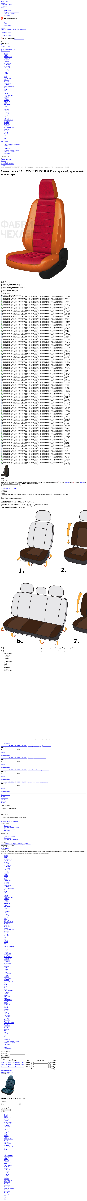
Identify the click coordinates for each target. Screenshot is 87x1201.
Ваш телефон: (5, 1055)
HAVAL (6, 80)
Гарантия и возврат (6, 4)
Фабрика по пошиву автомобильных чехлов (13, 29)
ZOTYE (6, 133)
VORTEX (7, 130)
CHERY (6, 60)
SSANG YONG (8, 120)
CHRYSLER (7, 63)
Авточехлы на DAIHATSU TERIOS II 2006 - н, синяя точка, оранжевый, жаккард (24, 782)
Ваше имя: (4, 1053)
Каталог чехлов (5, 51)
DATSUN (7, 69)
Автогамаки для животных (12, 144)
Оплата (3, 796)
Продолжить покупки (7, 1072)
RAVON (6, 110)
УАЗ (5, 138)
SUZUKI (6, 123)
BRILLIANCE (8, 57)
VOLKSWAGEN (9, 127)
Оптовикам (4, 6)
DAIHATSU (7, 67)
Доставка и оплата (9, 13)
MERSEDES (7, 101)
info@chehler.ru (5, 848)
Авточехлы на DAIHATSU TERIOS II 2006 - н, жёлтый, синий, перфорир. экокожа (25, 770)
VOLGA (6, 126)
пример (67, 482)
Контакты (7, 15)
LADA (6, 93)
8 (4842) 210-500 (26, 844)
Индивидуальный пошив (11, 12)
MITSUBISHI (8, 104)
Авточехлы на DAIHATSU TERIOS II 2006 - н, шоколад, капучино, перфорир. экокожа (26, 746)
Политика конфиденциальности (10, 821)
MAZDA (6, 100)
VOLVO (6, 129)
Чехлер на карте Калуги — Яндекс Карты (43, 739)
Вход (5, 23)
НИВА (6, 940)
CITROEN (7, 64)
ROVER (6, 113)
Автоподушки (8, 145)
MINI (5, 103)
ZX (5, 135)
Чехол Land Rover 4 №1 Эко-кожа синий (12, 1062)
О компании (4, 1)
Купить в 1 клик (11, 488)
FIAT (5, 72)
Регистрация (7, 25)
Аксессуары (7, 10)
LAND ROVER (8, 95)
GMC (5, 77)
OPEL (6, 107)
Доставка (3, 799)
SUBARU (7, 121)
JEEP (5, 89)
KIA (5, 92)
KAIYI (6, 90)
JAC (5, 87)
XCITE (6, 132)
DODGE (6, 70)
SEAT (5, 117)
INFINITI (6, 84)
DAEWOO (7, 66)
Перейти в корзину (6, 1070)
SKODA (6, 118)
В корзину (4, 752)
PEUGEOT (7, 109)
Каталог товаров (9, 946)
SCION (6, 115)
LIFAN (6, 98)
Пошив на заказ (5, 45)
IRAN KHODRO (9, 86)
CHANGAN (7, 58)
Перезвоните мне (19, 39)
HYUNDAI (7, 83)
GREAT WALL (8, 78)
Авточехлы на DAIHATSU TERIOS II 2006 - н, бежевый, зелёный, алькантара (23, 758)
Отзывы (3, 3)
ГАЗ (5, 136)
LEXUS (6, 97)
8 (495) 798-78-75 (6, 35)
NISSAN (6, 106)
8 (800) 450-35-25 (6, 32)
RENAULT (7, 112)
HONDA (6, 81)
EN (5, 22)
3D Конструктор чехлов (11, 839)
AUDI (6, 54)
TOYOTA (7, 124)
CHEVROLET (8, 61)
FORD (6, 74)
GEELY (6, 75)
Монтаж (3, 7)
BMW (5, 55)
